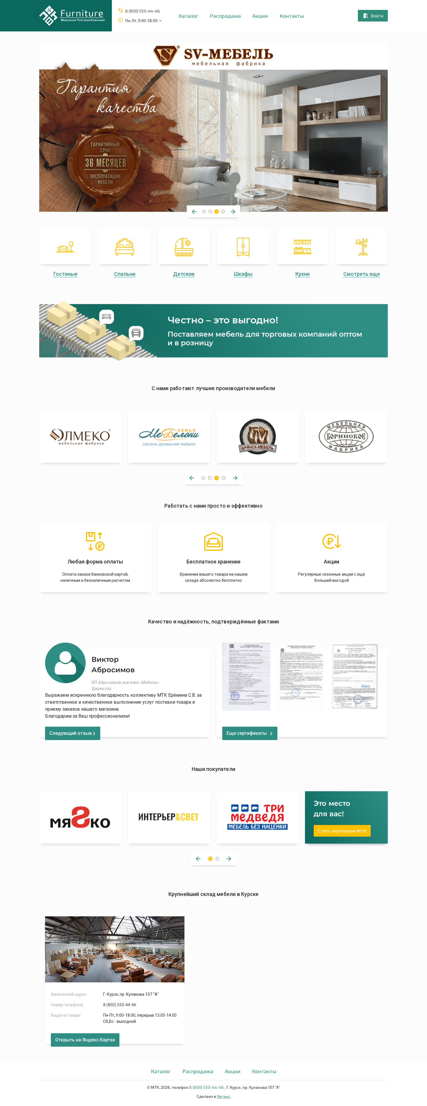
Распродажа (225, 16)
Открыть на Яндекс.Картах (85, 1040)
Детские (184, 274)
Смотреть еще (361, 274)
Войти (377, 15)
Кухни (302, 274)
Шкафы (243, 274)
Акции (260, 16)
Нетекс (224, 1096)
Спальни (124, 274)
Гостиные (65, 274)
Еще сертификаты (247, 733)
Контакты (292, 16)
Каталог (188, 16)
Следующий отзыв (70, 733)
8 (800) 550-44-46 (142, 10)
